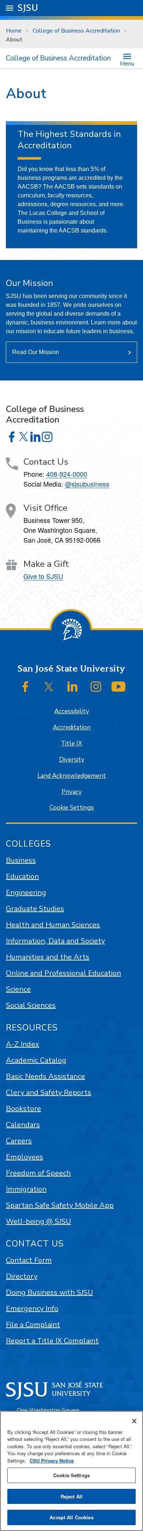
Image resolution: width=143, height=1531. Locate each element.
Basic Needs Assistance (45, 1076)
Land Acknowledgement (71, 776)
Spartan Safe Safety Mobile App (60, 1205)
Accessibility (71, 711)
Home (14, 31)
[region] (71, 1471)
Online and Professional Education (63, 973)
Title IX (71, 743)
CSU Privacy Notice (52, 1460)
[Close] (134, 1421)
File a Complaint (33, 1325)
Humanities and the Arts (47, 957)
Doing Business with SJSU (49, 1292)
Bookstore (23, 1109)
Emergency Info (32, 1308)
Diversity (71, 759)
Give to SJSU (43, 576)
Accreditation (72, 727)
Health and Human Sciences (53, 925)
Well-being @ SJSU (38, 1221)
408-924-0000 (66, 474)
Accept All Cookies (71, 1517)
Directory (21, 1276)
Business (21, 860)
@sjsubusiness (87, 483)
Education (22, 876)
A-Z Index (22, 1044)
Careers (19, 1141)
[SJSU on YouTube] (118, 686)
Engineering (26, 893)
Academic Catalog (36, 1060)
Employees (24, 1157)
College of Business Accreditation (76, 31)
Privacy (72, 792)
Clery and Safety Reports (48, 1092)
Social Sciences (31, 1005)
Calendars (23, 1125)
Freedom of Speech (38, 1173)
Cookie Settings (72, 807)
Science (18, 989)
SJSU (28, 8)
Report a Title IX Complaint (52, 1341)
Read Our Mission (35, 352)
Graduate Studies (35, 909)
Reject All (71, 1496)
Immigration (26, 1189)
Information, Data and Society (55, 941)
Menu (127, 63)
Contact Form (29, 1260)
